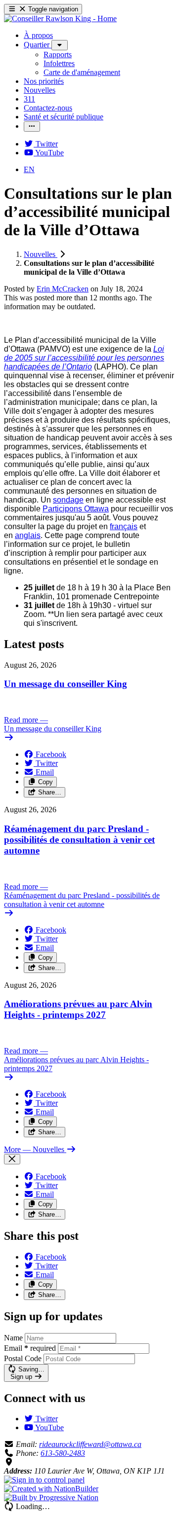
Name (13, 1338)
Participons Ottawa (76, 509)
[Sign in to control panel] (44, 1480)
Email (30, 1348)
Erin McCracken (63, 289)
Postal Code (23, 1358)
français (123, 526)
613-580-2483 (63, 1453)
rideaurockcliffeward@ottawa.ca (90, 1444)
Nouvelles (40, 254)
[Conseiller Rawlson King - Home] (60, 18)
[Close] (12, 1159)
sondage (68, 500)
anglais (28, 535)
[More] (59, 45)
